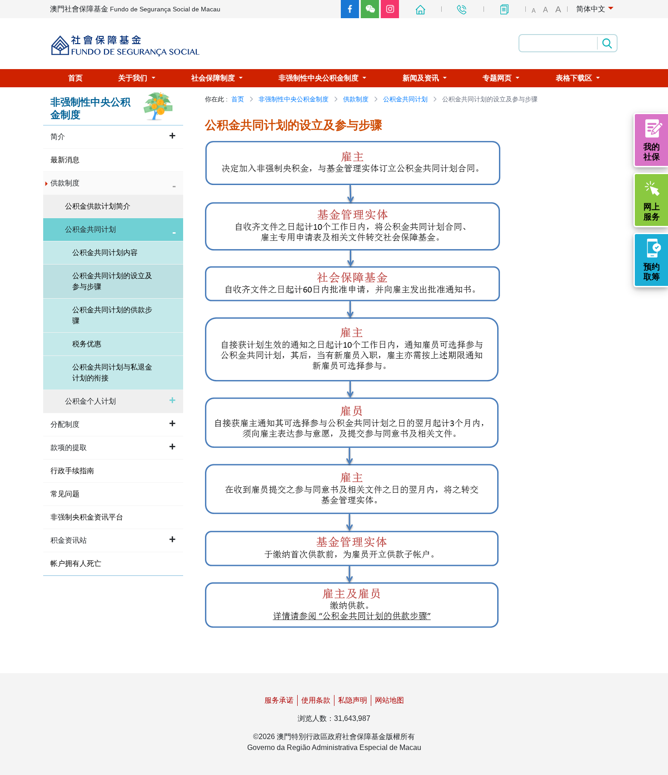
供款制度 (356, 99)
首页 (237, 99)
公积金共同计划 (405, 99)
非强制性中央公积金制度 (294, 99)
